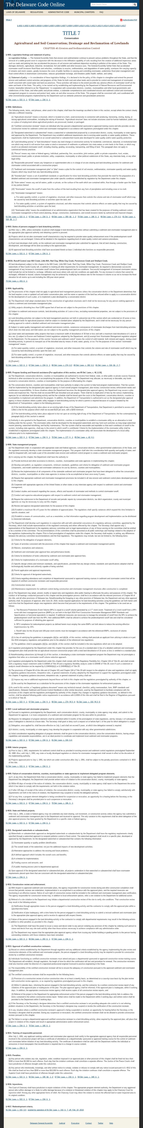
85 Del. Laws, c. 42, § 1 (84, 437)
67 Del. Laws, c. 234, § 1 (39, 100)
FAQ (101, 12)
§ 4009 (75, 26)
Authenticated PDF (130, 20)
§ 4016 (117, 26)
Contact (88, 1123)
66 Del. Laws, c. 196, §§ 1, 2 (41, 1077)
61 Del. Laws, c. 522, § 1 (16, 100)
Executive (75, 1123)
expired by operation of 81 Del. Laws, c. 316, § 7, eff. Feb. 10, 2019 (56, 1110)
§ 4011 (87, 26)
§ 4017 (123, 26)
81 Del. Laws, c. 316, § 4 (62, 740)
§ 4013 (99, 26)
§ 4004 (45, 26)
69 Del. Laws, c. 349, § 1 (88, 1077)
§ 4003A (38, 26)
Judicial (62, 1123)
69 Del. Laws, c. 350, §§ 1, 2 (64, 217)
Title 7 (9, 20)
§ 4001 (20, 26)
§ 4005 (51, 26)
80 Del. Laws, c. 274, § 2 (62, 365)
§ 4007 (63, 26)
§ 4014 (105, 26)
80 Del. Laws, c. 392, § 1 (84, 365)
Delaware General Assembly (41, 1123)
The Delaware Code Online (35, 4)
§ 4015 (111, 26)
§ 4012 (93, 26)
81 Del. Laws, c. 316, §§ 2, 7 (108, 365)
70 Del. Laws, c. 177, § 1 (62, 437)
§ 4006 (57, 26)
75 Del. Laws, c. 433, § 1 (16, 281)
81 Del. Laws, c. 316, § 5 (16, 1110)
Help (111, 1123)
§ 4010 (81, 26)
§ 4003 (32, 26)
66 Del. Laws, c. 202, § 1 (39, 939)
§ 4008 (69, 26)
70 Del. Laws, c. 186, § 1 (88, 217)
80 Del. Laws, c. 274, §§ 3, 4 (63, 702)
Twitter (100, 1123)
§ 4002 (26, 26)
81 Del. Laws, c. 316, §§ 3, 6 (88, 702)
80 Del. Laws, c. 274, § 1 (111, 217)
